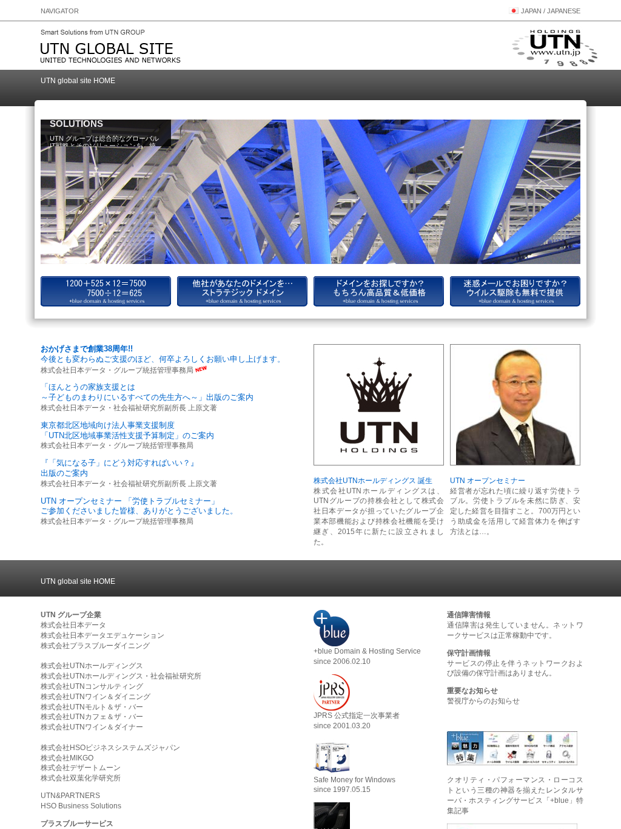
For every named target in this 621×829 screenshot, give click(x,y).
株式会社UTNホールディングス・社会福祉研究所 (121, 676)
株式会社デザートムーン (81, 767)
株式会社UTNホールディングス (92, 666)
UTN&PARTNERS (70, 795)
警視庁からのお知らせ (483, 701)
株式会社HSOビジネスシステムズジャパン (110, 747)
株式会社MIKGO (67, 758)
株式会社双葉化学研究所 (81, 778)
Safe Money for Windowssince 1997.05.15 (354, 785)
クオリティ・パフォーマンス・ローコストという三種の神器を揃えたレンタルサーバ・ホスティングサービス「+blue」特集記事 (515, 795)
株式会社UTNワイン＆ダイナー (92, 727)
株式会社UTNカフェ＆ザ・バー (92, 716)
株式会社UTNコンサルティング (92, 686)
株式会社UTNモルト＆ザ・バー (92, 707)
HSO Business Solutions (81, 806)
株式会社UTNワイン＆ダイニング (95, 696)
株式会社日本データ (73, 625)
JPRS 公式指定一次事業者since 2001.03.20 (357, 720)
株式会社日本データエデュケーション (102, 635)
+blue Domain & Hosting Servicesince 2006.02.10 (367, 656)
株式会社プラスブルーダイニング (95, 645)
